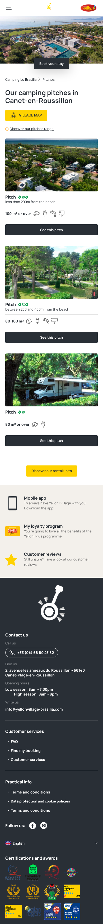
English (19, 843)
